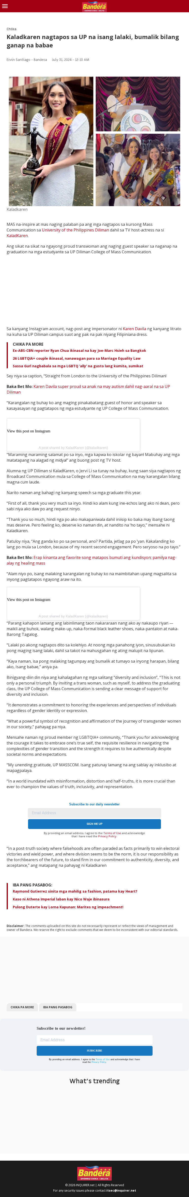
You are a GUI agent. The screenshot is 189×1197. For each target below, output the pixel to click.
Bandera (40, 59)
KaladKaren (17, 235)
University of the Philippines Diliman (75, 230)
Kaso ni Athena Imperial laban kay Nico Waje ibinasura (61, 899)
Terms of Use (112, 833)
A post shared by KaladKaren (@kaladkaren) (73, 448)
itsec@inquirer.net (121, 1190)
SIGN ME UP (94, 823)
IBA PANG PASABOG (57, 1007)
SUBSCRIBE (94, 1050)
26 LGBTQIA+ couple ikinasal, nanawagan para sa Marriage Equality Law (77, 358)
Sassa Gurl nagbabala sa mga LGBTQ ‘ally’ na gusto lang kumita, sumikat (78, 366)
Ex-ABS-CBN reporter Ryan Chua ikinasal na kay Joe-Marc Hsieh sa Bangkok (79, 350)
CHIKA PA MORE (22, 1007)
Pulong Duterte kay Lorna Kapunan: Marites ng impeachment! (68, 907)
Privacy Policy (107, 836)
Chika (11, 29)
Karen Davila (134, 328)
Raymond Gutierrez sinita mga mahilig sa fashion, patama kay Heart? (75, 891)
